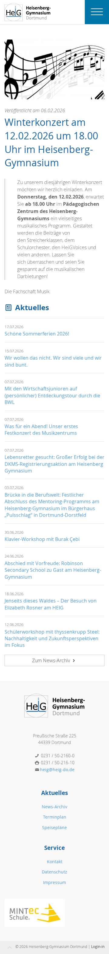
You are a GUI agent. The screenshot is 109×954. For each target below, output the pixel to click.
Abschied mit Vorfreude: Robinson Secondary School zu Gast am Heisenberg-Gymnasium (53, 570)
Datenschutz (54, 872)
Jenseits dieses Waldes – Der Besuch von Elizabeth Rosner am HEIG (51, 604)
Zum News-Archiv (51, 660)
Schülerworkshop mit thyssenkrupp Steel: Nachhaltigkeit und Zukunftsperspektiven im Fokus (52, 638)
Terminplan (54, 817)
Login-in (97, 946)
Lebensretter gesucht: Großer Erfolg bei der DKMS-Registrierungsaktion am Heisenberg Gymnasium (54, 464)
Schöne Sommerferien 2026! (37, 333)
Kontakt (54, 861)
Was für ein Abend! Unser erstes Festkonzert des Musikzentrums (41, 429)
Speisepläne (54, 827)
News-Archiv (54, 806)
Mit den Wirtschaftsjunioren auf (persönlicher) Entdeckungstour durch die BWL (52, 395)
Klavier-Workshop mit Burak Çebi (42, 539)
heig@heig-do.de (57, 769)
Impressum (54, 882)
